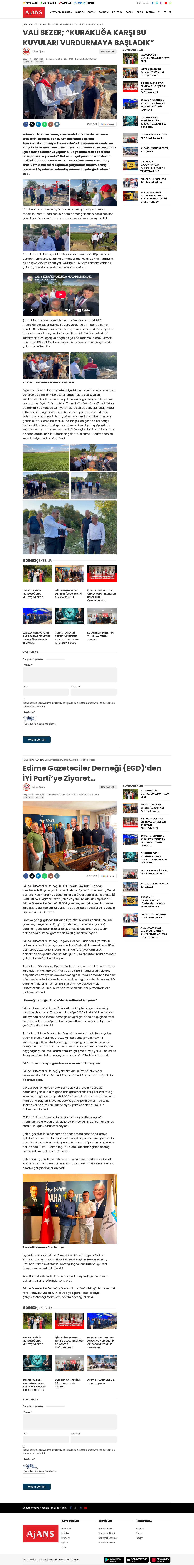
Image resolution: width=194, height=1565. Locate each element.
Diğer (149, 12)
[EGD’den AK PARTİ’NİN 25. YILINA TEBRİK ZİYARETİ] (102, 618)
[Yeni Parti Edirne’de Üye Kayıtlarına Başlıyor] (130, 186)
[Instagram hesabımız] (161, 3)
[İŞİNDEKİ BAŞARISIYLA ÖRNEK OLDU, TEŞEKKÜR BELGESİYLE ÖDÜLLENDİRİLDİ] (102, 575)
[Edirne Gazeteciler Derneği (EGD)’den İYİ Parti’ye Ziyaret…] (69, 575)
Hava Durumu (106, 1528)
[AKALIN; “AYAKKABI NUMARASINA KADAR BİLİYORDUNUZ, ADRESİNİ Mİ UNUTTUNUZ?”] (130, 200)
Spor (140, 12)
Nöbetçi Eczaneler (108, 1537)
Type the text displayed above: (39, 723)
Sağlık (130, 12)
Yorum (27, 664)
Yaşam (39, 61)
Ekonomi (104, 12)
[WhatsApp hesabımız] (170, 3)
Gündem (80, 12)
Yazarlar (140, 1528)
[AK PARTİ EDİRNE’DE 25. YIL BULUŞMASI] (130, 156)
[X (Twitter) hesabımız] (157, 3)
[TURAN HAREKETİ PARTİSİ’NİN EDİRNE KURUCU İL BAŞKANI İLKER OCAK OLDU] (69, 618)
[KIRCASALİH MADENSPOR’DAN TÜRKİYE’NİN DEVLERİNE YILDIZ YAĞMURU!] (130, 169)
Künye (139, 1533)
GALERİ (32, 3)
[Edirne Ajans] (34, 16)
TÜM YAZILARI (108, 51)
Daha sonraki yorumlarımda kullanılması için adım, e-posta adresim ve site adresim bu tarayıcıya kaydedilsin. (69, 704)
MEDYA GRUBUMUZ (60, 12)
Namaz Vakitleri (107, 1533)
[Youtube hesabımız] (166, 3)
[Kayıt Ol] (159, 12)
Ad (25, 686)
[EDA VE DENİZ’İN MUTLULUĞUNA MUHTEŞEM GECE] (37, 575)
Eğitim (91, 12)
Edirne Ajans (38, 51)
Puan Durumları (107, 1542)
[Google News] (107, 124)
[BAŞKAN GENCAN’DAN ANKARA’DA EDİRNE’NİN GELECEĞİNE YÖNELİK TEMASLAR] (37, 618)
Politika (117, 12)
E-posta (76, 686)
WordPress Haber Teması (64, 1559)
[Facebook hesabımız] (152, 3)
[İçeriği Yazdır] (57, 124)
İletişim (139, 1537)
